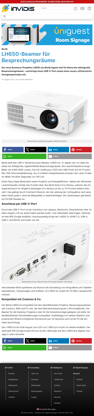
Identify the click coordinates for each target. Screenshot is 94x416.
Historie (80, 379)
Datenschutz (13, 391)
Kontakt (11, 373)
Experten (34, 379)
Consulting (34, 368)
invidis (10, 368)
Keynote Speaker (57, 400)
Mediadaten (13, 379)
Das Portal (58, 373)
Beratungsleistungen (37, 394)
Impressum (12, 385)
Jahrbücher (58, 379)
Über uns (34, 373)
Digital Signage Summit (80, 371)
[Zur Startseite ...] (18, 9)
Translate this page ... (48, 409)
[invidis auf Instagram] (76, 9)
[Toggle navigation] (47, 16)
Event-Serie (81, 385)
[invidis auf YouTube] (82, 9)
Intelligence (57, 368)
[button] (13, 149)
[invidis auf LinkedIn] (89, 9)
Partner (79, 391)
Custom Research (57, 388)
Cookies (11, 397)
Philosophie (35, 385)
